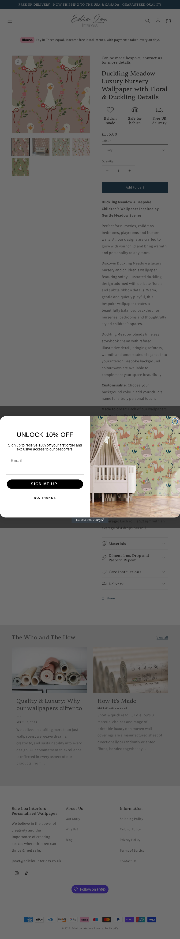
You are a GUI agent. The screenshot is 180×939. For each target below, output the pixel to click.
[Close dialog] (175, 421)
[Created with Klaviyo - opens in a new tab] (90, 520)
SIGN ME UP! (45, 484)
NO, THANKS (45, 497)
